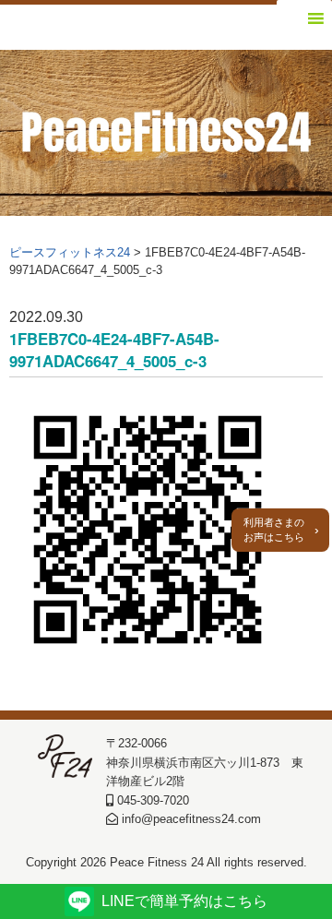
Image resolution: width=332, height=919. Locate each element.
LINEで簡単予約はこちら (184, 901)
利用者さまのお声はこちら (273, 530)
